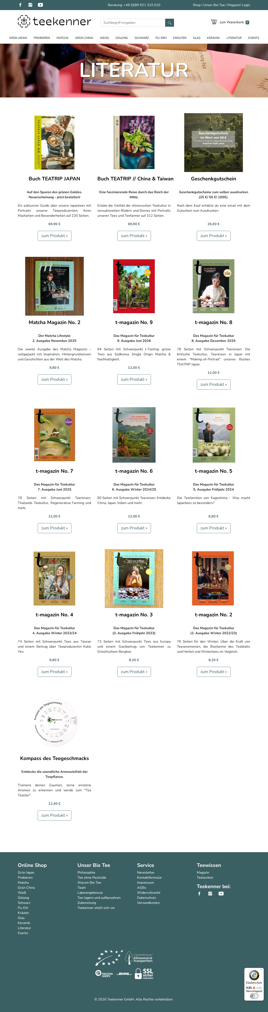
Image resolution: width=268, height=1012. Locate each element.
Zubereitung (86, 902)
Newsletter (146, 872)
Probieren (42, 38)
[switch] (254, 996)
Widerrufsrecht (148, 892)
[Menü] (261, 970)
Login (246, 5)
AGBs (141, 887)
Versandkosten (148, 902)
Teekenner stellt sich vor (96, 908)
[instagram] (33, 5)
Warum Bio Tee (89, 882)
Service (145, 865)
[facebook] (23, 5)
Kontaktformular (149, 877)
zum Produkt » (54, 236)
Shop (197, 5)
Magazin (234, 5)
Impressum (145, 882)
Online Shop (32, 865)
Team (81, 887)
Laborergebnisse (90, 892)
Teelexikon (205, 877)
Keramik (213, 38)
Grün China (84, 38)
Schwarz (142, 38)
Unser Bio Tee (214, 5)
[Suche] (169, 23)
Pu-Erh (161, 38)
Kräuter (179, 38)
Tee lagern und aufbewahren (99, 897)
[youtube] (43, 5)
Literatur (234, 38)
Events (253, 38)
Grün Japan (18, 38)
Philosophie (86, 872)
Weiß (104, 38)
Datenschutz (146, 897)
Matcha (62, 38)
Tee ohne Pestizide (91, 877)
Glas (196, 38)
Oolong (122, 38)
